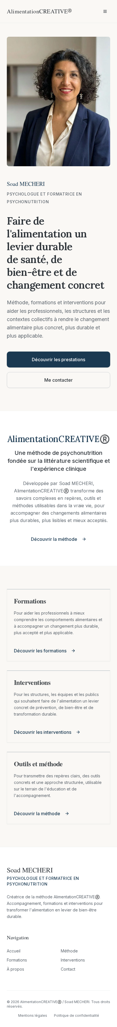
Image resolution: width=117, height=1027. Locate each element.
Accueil (13, 950)
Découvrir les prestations (58, 359)
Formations (17, 960)
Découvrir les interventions (42, 732)
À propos (15, 969)
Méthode (69, 950)
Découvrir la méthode (54, 539)
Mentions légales (32, 1015)
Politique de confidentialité (76, 1015)
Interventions (73, 960)
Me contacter (58, 380)
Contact (68, 969)
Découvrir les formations (40, 651)
